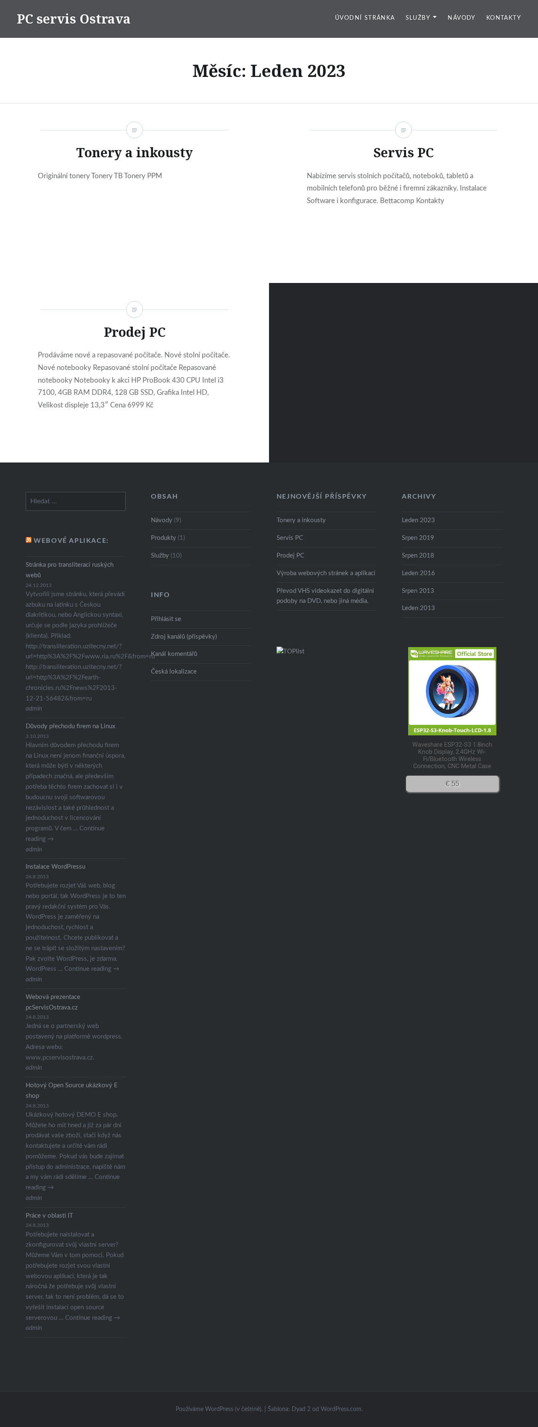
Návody (461, 18)
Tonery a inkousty (301, 520)
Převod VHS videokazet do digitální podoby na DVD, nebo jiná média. (325, 596)
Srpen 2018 (418, 555)
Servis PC (290, 538)
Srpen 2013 (418, 591)
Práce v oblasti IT (49, 1216)
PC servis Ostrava (74, 18)
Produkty (163, 538)
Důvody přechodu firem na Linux (70, 726)
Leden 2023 (418, 520)
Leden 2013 (418, 608)
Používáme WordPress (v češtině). (219, 1409)
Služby (418, 18)
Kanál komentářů (174, 654)
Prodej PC (290, 555)
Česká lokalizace (174, 672)
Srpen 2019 (418, 538)
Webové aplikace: (71, 540)
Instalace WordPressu (55, 867)
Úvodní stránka (365, 18)
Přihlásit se (166, 619)
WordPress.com (341, 1409)
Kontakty (503, 18)
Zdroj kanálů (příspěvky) (184, 637)
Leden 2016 (418, 573)
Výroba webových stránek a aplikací (326, 573)
